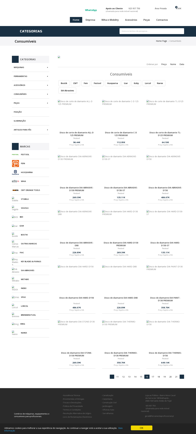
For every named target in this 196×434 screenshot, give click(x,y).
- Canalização (107, 395)
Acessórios (131, 19)
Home (76, 19)
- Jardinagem (107, 406)
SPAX (23, 297)
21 (176, 376)
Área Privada (160, 8)
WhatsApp (91, 10)
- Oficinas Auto (108, 409)
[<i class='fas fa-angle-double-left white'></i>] (112, 377)
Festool (25, 154)
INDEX (23, 288)
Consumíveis (20, 94)
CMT (75, 83)
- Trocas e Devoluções (71, 402)
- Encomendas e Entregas (73, 399)
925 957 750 (123, 10)
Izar (22, 225)
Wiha (23, 181)
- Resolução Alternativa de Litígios (76, 413)
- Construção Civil (109, 402)
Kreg (22, 324)
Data (181, 64)
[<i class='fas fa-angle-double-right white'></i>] (182, 377)
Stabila (25, 199)
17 (153, 376)
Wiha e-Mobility (110, 19)
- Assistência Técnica (71, 395)
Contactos (162, 19)
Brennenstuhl (28, 315)
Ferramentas (20, 76)
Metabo (25, 279)
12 (123, 376)
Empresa (90, 19)
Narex (24, 332)
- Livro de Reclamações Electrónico (77, 417)
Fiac (22, 252)
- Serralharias (107, 413)
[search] (178, 31)
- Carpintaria (107, 399)
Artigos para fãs (22, 129)
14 (135, 376)
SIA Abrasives (27, 270)
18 (159, 376)
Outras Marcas (29, 243)
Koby (136, 83)
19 (164, 376)
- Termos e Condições (71, 409)
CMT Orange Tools (30, 190)
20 (170, 376)
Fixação (18, 112)
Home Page (161, 41)
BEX (21, 217)
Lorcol (24, 306)
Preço (164, 64)
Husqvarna (27, 172)
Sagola (25, 208)
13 (129, 376)
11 (117, 376)
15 (141, 376)
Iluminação (20, 121)
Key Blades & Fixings (31, 261)
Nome (173, 64)
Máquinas (19, 67)
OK (141, 428)
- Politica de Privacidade (72, 406)
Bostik (24, 234)
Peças (146, 19)
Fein (23, 163)
